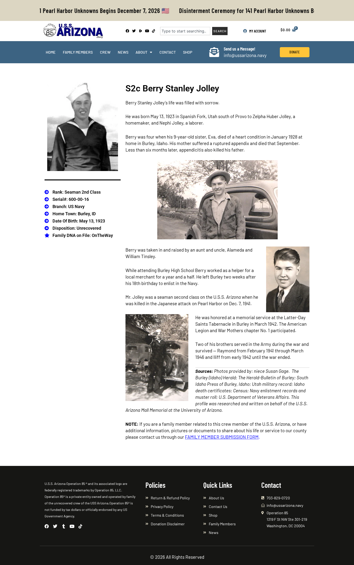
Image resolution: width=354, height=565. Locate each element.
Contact (167, 52)
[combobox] (185, 31)
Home (51, 52)
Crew (105, 52)
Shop (187, 52)
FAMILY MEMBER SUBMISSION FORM (222, 437)
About (141, 52)
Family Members (78, 52)
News (123, 52)
